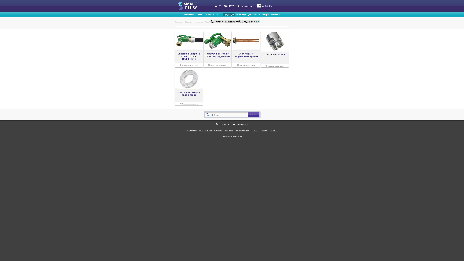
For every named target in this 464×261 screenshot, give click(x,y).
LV (263, 6)
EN (266, 6)
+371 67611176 (225, 6)
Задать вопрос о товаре (190, 65)
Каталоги (256, 15)
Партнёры (217, 15)
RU (259, 6)
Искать (253, 115)
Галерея (265, 15)
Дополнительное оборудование (234, 21)
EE (270, 6)
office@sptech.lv (246, 6)
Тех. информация (243, 15)
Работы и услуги (204, 15)
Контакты (275, 15)
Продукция (229, 15)
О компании (189, 15)
